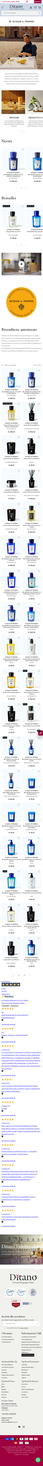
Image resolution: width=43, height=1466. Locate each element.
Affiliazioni (25, 1352)
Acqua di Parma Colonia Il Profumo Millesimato (11, 425)
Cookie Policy (31, 1452)
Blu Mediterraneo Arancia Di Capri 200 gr (31, 826)
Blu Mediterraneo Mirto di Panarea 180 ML (11, 759)
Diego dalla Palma (8, 1375)
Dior (3, 1384)
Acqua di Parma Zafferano (32, 425)
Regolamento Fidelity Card (31, 1342)
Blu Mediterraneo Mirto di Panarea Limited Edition (31, 626)
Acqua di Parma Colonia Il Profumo (31, 693)
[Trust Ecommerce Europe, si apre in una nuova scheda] (10, 1292)
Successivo (14, 1006)
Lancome (25, 1384)
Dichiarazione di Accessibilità (31, 1347)
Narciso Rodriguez (28, 1389)
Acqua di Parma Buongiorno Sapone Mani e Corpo (11, 659)
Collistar (24, 1365)
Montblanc (5, 1392)
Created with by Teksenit (21, 1454)
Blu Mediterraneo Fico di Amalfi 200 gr (11, 826)
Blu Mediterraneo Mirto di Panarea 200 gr (31, 793)
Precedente (5, 1006)
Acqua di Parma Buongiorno (11, 692)
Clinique (4, 1378)
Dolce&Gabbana (7, 1365)
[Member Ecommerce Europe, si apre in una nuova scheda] (21, 1292)
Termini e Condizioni (13, 1452)
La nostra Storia (7, 1337)
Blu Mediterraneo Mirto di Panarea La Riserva (11, 592)
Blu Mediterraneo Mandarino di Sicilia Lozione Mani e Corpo (11, 626)
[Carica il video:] (21, 264)
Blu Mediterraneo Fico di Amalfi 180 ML (31, 759)
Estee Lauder (26, 1375)
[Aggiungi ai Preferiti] (22, 149)
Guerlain (4, 1372)
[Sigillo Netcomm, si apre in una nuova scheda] (32, 1292)
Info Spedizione (27, 1339)
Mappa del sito (26, 1350)
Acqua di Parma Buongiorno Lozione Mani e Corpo (31, 659)
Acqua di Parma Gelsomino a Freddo (31, 526)
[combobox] (21, 13)
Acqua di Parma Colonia (13, 231)
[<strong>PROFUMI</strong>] (13, 102)
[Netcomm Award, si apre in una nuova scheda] (16, 1303)
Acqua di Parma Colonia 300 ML (31, 893)
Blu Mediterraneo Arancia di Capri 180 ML (11, 793)
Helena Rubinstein (28, 1367)
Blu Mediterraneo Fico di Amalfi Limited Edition (11, 392)
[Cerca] (39, 13)
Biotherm (25, 1370)
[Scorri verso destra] (26, 131)
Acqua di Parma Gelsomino (31, 492)
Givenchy (25, 1392)
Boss (3, 1387)
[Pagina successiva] (29, 975)
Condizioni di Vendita (29, 1337)
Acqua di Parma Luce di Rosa (31, 726)
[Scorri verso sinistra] (17, 131)
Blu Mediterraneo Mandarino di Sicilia (11, 893)
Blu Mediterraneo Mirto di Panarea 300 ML (31, 960)
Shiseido (24, 1372)
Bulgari (4, 1389)
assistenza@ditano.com (10, 1422)
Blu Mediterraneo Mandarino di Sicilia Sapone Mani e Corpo (31, 592)
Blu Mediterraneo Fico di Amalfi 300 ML (11, 860)
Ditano (34, 1450)
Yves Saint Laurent (8, 1367)
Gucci (24, 1387)
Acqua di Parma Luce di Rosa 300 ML (11, 726)
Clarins (24, 1378)
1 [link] (13, 975)
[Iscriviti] (37, 1323)
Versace (4, 1397)
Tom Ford (25, 1397)
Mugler (24, 1394)
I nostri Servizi (6, 1342)
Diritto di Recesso (28, 1355)
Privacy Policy (24, 1328)
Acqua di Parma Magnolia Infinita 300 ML (31, 926)
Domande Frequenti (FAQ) (30, 1345)
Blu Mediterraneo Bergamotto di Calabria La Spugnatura (13, 175)
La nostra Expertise (8, 1339)
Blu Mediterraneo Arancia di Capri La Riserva (31, 559)
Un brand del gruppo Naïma (11, 1)
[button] (2, 7)
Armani (4, 1370)
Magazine (38, 1)
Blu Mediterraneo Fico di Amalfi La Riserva (11, 559)
